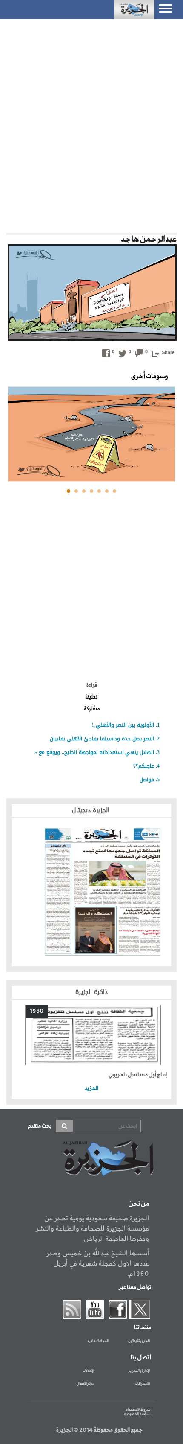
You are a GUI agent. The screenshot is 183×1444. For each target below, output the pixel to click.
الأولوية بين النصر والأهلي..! (123, 725)
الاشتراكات (142, 1384)
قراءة (91, 685)
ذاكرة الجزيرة (91, 992)
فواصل (147, 779)
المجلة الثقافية (98, 1341)
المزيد (91, 1088)
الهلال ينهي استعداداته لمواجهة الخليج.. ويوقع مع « (94, 752)
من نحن (139, 1204)
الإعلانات (88, 1371)
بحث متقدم (39, 1126)
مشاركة (92, 709)
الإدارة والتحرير (139, 1371)
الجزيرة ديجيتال (92, 810)
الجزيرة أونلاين (139, 1341)
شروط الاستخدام (138, 1410)
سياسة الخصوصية (137, 1414)
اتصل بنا (140, 1357)
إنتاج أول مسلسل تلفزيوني (138, 1075)
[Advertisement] (91, 124)
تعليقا (91, 697)
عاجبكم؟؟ (143, 766)
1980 (36, 1011)
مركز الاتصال (85, 1384)
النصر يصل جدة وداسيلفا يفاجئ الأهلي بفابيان (102, 738)
